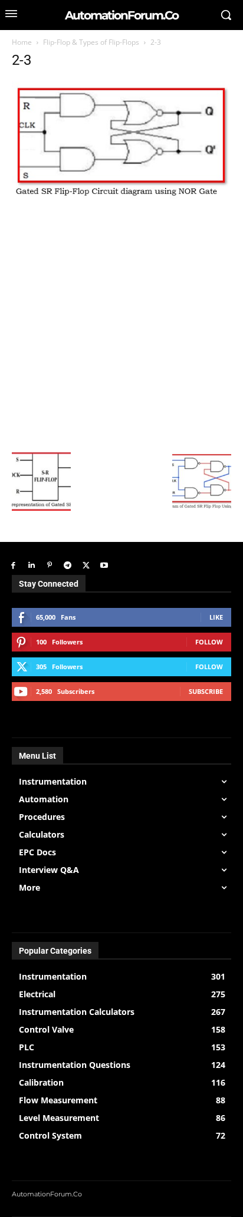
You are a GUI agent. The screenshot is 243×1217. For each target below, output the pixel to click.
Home (22, 42)
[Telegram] (67, 566)
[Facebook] (13, 566)
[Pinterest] (50, 566)
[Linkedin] (31, 566)
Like (216, 617)
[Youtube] (104, 566)
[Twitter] (86, 566)
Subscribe (206, 691)
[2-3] (121, 197)
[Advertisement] (121, 324)
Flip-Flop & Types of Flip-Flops (91, 42)
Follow (209, 641)
